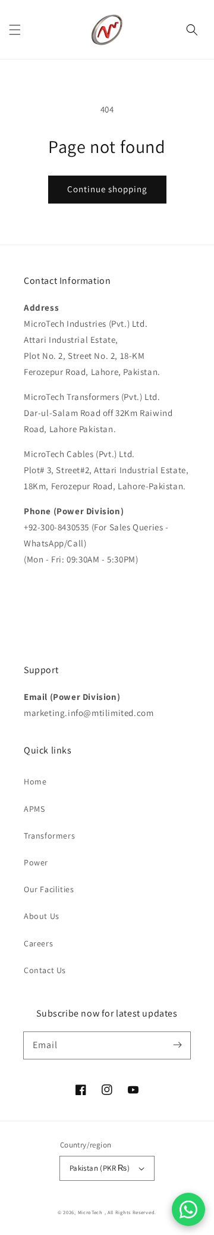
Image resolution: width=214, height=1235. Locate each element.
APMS (34, 808)
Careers (38, 943)
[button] (15, 30)
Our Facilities (49, 889)
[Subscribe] (177, 1045)
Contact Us (45, 970)
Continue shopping (107, 189)
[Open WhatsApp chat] (188, 1209)
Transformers (49, 835)
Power (36, 862)
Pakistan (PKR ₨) (100, 1168)
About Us (41, 916)
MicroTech (91, 1212)
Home (35, 781)
